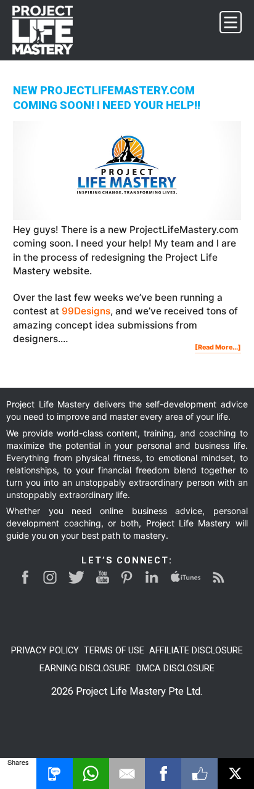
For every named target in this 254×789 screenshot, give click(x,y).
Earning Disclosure (85, 668)
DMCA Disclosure (175, 668)
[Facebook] (163, 773)
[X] (236, 773)
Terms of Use (114, 650)
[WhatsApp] (91, 773)
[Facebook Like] (199, 773)
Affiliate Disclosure (196, 650)
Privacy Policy (45, 650)
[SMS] (54, 773)
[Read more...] (218, 348)
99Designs (86, 311)
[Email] (127, 773)
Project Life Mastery (50, 30)
